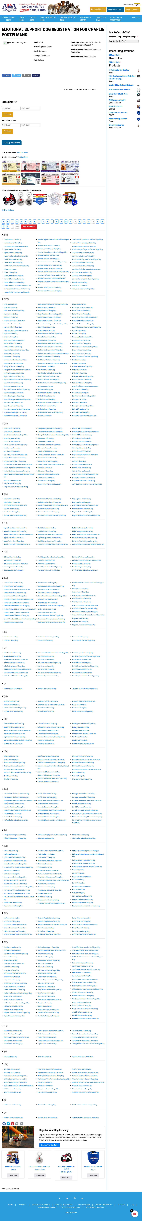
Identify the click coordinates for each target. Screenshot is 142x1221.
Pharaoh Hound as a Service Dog (13, 902)
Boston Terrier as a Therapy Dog (81, 314)
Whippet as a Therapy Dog (45, 1085)
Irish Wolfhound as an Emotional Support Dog (85, 666)
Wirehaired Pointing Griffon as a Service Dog (84, 1076)
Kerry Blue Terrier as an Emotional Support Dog (51, 704)
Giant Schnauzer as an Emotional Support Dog (51, 586)
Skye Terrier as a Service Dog (46, 993)
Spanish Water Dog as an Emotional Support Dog (86, 969)
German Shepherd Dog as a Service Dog (15, 592)
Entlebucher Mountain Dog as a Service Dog (84, 538)
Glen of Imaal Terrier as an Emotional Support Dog (52, 596)
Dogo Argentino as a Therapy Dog (81, 502)
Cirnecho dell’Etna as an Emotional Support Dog (85, 431)
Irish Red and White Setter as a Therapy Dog (16, 676)
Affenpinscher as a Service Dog (12, 239)
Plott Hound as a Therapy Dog (46, 857)
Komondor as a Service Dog (46, 708)
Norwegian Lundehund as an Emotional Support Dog (86, 800)
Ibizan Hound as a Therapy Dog (12, 656)
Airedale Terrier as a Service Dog (13, 259)
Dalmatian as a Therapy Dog (11, 512)
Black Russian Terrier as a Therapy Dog (49, 360)
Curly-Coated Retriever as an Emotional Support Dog (87, 484)
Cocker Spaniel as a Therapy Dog (81, 451)
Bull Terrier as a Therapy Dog (80, 392)
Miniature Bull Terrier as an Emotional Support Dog (52, 778)
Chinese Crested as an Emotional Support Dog (51, 454)
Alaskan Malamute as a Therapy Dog (14, 282)
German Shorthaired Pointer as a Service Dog (16, 602)
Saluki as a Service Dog (10, 957)
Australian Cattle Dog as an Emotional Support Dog (86, 259)
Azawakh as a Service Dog (79, 282)
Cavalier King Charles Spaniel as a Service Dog (17, 467)
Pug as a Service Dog (78, 870)
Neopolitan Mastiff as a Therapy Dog (14, 807)
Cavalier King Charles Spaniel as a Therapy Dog (17, 471)
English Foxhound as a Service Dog (13, 538)
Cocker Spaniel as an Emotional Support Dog (85, 454)
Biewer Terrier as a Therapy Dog (47, 340)
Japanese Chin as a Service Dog (13, 688)
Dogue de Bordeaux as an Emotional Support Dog (86, 515)
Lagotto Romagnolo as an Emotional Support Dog (18, 740)
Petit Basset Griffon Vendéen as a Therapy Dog (17, 893)
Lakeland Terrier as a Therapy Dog (47, 724)
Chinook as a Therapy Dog (45, 471)
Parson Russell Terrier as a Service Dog (15, 860)
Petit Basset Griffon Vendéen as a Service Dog (17, 890)
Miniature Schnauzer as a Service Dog (83, 762)
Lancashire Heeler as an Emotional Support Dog (51, 737)
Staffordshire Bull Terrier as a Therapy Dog (84, 986)
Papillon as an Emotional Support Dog (14, 857)
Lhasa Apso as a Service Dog (80, 727)
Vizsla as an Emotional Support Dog (82, 1056)
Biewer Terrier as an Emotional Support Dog (50, 343)
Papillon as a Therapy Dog (11, 854)
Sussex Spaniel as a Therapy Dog (81, 1005)
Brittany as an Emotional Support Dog (82, 376)
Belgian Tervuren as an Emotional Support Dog (17, 409)
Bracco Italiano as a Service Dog (81, 350)
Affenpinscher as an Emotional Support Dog (16, 246)
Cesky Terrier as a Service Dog (12, 480)
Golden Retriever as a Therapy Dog (47, 602)
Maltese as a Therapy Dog (11, 759)
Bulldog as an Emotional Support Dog (82, 406)
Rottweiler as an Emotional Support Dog (49, 934)
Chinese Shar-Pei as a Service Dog (47, 458)
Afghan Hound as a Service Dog (12, 249)
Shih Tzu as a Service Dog (45, 963)
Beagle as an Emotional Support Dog (14, 340)
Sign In (137, 5)
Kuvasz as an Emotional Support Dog (82, 711)
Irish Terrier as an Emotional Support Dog (49, 672)
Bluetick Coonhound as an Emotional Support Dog (52, 383)
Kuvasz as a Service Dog (79, 704)
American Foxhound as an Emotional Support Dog (52, 262)
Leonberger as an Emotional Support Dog (83, 724)
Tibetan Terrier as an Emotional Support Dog (50, 1040)
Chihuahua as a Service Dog (45, 438)
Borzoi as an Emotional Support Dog (82, 307)
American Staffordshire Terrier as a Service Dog (51, 275)
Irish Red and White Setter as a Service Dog (16, 672)
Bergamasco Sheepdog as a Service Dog (15, 412)
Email (27, 75)
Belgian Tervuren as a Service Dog (13, 402)
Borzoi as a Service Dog (44, 415)
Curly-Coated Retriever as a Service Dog (83, 477)
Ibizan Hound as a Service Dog (12, 653)
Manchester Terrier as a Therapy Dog (14, 769)
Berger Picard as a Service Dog (46, 307)
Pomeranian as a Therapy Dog (46, 887)
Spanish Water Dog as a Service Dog (82, 963)
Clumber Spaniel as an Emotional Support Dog (85, 445)
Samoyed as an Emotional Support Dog (15, 973)
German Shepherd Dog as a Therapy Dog (15, 596)
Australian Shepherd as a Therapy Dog (83, 266)
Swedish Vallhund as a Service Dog (82, 1012)
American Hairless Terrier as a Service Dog (50, 265)
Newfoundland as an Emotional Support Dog (16, 820)
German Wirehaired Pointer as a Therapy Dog (16, 615)
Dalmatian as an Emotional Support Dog (15, 515)
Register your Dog (132, 9)
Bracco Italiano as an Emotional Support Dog (85, 356)
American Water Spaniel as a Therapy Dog (49, 291)
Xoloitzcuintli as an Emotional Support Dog (84, 1105)
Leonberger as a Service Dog (46, 740)
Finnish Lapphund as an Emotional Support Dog (51, 557)
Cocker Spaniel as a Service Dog (81, 448)
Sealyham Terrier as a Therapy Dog (13, 1009)
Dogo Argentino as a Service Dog (81, 499)
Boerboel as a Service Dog (45, 386)
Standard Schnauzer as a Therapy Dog (83, 996)
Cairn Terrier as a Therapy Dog (12, 431)
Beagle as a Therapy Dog (10, 337)
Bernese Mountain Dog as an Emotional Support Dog (52, 324)
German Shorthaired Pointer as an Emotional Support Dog (20, 609)
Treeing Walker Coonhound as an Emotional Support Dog (88, 1044)
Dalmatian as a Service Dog (11, 508)
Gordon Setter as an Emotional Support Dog (50, 615)
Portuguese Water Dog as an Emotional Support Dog (87, 866)
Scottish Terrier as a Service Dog (13, 996)
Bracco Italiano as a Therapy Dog (81, 353)
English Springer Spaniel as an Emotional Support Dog (53, 544)
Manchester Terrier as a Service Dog (14, 766)
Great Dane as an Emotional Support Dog (83, 595)
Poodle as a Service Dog (45, 893)
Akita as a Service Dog (10, 269)
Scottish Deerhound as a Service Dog (14, 986)
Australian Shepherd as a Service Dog (82, 262)
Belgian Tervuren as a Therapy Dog (13, 406)
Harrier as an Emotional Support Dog (48, 637)
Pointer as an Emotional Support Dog (48, 870)
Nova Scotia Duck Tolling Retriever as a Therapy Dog (87, 817)
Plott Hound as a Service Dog (46, 854)
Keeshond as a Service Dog (11, 701)
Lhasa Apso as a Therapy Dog (80, 730)
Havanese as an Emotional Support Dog (83, 640)
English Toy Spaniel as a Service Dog (82, 528)
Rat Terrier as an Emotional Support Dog (15, 924)
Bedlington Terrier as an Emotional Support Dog (17, 370)
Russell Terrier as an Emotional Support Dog (84, 924)
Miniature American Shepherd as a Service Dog (51, 759)
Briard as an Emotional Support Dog (82, 366)
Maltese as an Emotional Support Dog (14, 762)
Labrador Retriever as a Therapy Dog (14, 727)
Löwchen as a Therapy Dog (79, 740)
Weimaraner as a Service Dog (12, 1069)
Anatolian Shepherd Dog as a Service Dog (84, 243)
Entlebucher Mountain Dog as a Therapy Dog (84, 541)
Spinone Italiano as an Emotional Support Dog (85, 979)
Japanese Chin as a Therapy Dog (47, 688)
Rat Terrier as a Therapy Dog (12, 921)
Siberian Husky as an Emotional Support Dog (50, 980)
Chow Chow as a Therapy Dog (46, 481)
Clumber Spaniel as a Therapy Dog (81, 441)
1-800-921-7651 (99, 9)
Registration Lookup (115, 9)
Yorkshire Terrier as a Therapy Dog (47, 1117)
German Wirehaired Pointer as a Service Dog (16, 612)
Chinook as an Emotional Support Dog (48, 474)
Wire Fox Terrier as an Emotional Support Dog (85, 1072)
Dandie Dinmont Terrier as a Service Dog (49, 499)
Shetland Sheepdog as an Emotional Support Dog (51, 950)
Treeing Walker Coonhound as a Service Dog (84, 1037)
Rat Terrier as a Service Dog (11, 918)
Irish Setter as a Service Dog (46, 656)
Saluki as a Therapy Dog (10, 960)
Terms (67, 1213)
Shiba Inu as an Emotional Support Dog (49, 960)
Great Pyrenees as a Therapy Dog (81, 602)
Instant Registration (41, 1205)
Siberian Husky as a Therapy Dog (47, 976)
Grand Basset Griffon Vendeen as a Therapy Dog (51, 622)
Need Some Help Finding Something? (123, 37)
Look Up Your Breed (11, 142)
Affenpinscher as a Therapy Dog (13, 243)
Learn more (13, 1175)
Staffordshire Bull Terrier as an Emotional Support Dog (87, 989)
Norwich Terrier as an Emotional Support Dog (85, 810)
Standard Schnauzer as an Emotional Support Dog (86, 999)
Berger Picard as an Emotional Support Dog (50, 314)
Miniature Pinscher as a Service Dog (48, 782)
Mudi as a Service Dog (78, 772)
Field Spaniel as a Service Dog (12, 557)
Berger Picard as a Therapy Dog (46, 310)
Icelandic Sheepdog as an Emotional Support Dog (17, 669)
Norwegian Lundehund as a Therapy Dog (83, 797)
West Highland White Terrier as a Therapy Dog (51, 1076)
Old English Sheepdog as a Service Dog (15, 835)
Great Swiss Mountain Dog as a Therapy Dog (84, 612)
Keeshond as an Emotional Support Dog (15, 708)
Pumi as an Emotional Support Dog (82, 896)
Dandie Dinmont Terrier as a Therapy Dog (49, 502)
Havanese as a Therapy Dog (80, 637)
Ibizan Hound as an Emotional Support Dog (16, 659)
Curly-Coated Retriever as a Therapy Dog (83, 481)
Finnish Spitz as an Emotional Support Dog (50, 567)
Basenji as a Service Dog (11, 314)
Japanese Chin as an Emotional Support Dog (84, 688)
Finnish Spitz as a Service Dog (46, 560)
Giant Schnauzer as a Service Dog (13, 622)
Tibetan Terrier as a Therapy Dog (47, 1037)
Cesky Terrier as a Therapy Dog (12, 483)
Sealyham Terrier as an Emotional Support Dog (17, 1012)
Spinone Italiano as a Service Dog (81, 973)
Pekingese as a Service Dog (11, 870)
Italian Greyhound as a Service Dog (82, 669)
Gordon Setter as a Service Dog (47, 609)
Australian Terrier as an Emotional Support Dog (85, 279)
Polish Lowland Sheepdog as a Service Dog (50, 874)
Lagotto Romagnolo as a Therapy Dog (14, 737)
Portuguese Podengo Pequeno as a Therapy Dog (85, 851)
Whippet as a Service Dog (45, 1082)
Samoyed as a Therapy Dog (11, 970)
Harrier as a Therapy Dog (11, 640)
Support (121, 1205)
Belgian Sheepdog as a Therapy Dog (14, 396)
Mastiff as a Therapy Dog (11, 779)
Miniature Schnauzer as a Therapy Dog (83, 766)
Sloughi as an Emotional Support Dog (48, 1009)
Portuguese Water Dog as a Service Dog (83, 860)
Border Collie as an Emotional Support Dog (50, 402)
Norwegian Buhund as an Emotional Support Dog (51, 810)
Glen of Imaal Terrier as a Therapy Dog (48, 592)
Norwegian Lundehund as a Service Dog (83, 794)
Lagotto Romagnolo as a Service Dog (14, 733)
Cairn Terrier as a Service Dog (12, 428)
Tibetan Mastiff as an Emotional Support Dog (16, 1037)
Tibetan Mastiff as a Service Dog (13, 1031)
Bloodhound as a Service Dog (46, 366)
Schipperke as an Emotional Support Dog (15, 983)
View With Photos (29, 226)
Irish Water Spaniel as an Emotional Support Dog (86, 656)
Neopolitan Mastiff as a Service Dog (14, 803)
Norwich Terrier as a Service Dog (81, 803)
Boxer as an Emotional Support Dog (82, 337)
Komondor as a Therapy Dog (46, 711)
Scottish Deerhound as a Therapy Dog (14, 990)
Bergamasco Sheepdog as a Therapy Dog (15, 415)
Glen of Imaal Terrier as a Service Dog (48, 589)
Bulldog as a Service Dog (79, 399)
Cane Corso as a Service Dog (12, 448)
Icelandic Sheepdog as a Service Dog (14, 663)
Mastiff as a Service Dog (11, 776)
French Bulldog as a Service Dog (81, 563)
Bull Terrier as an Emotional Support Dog (83, 396)
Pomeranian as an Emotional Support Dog (49, 890)
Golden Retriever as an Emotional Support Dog (51, 606)
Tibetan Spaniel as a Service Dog (13, 1040)
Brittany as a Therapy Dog (79, 373)
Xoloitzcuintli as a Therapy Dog (46, 1105)
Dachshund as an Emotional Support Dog (15, 505)
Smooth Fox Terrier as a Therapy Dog (48, 1016)
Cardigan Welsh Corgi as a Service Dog (14, 458)
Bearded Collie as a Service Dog (13, 343)
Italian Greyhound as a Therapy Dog (82, 672)
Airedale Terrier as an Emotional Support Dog (16, 266)
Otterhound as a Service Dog (46, 838)
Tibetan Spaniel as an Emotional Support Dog (50, 1031)
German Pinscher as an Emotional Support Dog (17, 589)
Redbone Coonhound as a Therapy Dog (14, 931)
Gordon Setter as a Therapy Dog (47, 612)
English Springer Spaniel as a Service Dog (49, 538)
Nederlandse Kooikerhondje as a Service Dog (16, 794)
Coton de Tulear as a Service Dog (81, 467)
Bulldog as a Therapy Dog (79, 402)
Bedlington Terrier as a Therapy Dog (14, 366)
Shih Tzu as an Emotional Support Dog (49, 970)
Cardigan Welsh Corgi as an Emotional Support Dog (18, 464)
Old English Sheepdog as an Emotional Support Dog (52, 835)
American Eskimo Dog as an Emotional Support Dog (52, 252)
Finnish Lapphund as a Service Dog (13, 567)
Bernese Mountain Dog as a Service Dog (49, 317)
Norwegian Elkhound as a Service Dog (48, 813)
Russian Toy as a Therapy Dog (80, 931)
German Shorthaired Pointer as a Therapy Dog (16, 606)
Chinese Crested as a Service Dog (47, 448)
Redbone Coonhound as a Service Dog (14, 928)
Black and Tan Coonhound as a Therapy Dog (50, 350)
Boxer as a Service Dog (78, 330)
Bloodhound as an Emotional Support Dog (49, 373)
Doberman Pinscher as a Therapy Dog (48, 512)
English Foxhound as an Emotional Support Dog (17, 544)
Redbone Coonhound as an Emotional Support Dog (18, 934)
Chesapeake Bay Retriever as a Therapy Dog (50, 431)
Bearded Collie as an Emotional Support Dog (16, 350)
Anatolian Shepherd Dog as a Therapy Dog (84, 246)
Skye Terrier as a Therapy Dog (46, 996)
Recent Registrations (95, 1207)
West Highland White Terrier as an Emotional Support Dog (54, 1079)
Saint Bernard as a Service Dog (12, 947)
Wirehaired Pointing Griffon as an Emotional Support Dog (88, 1082)
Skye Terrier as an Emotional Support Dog (49, 999)
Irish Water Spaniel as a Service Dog (48, 676)
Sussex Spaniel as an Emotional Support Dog (85, 1009)
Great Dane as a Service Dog (80, 589)
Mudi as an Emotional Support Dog (82, 779)
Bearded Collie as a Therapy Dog (13, 347)
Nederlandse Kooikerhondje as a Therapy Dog (16, 797)
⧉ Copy (35, 75)
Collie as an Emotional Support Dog (82, 464)
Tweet (18, 75)
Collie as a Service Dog (78, 458)
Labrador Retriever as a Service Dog (14, 724)
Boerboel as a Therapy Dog (45, 389)
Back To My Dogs (8, 210)
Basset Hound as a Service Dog (12, 324)
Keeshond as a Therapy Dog (11, 704)
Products (136, 17)
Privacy (74, 1213)
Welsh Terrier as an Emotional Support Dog (50, 1069)
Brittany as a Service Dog (79, 370)
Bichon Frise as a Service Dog (46, 327)
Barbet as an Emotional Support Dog (14, 310)
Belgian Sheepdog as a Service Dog (13, 392)
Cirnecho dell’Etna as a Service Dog (82, 428)
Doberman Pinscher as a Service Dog (48, 508)
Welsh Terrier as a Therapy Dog (12, 1092)
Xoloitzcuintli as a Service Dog (12, 1105)
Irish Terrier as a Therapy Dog (46, 669)
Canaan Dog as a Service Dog (12, 438)
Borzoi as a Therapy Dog (79, 304)
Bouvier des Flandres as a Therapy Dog (83, 324)
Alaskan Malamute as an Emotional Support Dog (17, 285)
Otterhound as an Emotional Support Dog (83, 838)
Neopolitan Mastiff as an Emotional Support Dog (17, 810)
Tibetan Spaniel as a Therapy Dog (13, 1044)
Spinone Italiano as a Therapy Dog (81, 976)
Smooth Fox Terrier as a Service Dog (48, 1012)
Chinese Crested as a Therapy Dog (47, 451)
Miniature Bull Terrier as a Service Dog (48, 772)
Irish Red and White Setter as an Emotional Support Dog (53, 653)
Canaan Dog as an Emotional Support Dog (15, 445)
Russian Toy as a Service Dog (80, 928)
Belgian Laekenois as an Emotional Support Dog (17, 379)
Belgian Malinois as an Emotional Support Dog (17, 389)
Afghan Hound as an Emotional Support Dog (16, 256)
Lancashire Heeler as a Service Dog (48, 730)
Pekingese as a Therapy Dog (11, 874)
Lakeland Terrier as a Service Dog (13, 743)
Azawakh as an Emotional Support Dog (83, 289)
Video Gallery (84, 1205)
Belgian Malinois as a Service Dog (13, 383)
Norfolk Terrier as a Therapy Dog (47, 797)
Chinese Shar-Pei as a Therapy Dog (47, 461)
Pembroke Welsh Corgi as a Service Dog (15, 880)
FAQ (132, 1205)
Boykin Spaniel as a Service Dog (81, 340)
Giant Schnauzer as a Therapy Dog (47, 583)
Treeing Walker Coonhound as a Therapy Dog (85, 1040)
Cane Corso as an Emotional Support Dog (15, 454)
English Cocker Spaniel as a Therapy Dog (15, 531)
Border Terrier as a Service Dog (46, 406)
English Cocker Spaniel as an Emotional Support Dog (18, 534)
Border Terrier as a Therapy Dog (47, 409)
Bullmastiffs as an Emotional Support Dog (84, 415)
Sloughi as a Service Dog (45, 1003)
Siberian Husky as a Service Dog (47, 973)
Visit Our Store (23, 157)
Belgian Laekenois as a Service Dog (14, 373)
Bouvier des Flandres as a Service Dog (83, 320)
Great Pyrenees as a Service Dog (81, 598)
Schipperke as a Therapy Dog (12, 980)
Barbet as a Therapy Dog (10, 307)
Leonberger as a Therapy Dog (46, 743)
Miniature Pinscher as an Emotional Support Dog (86, 759)
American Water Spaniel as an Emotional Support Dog (87, 239)
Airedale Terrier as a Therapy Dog (13, 262)
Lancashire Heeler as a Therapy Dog (48, 733)
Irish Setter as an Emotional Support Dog (49, 663)
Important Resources (47, 1207)
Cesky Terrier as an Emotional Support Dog (16, 487)
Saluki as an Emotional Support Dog (14, 963)
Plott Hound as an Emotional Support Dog (49, 860)
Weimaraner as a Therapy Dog (12, 1072)
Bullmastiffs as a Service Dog (80, 409)
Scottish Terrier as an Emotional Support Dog (16, 1003)
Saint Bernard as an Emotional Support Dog (16, 954)
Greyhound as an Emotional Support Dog (83, 625)
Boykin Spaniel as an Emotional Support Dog (84, 347)
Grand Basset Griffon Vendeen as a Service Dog (51, 619)
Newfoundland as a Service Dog (12, 813)
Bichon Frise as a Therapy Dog (46, 330)
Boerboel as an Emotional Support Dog (49, 392)
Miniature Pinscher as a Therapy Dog (82, 756)
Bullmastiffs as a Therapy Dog (80, 412)
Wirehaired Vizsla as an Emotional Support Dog (85, 1092)
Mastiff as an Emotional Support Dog (48, 756)
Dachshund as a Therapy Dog (12, 502)
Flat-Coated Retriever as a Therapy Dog (83, 557)
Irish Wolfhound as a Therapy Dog (81, 663)
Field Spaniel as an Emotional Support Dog (16, 563)
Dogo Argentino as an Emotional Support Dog (85, 505)
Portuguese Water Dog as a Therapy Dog (83, 863)
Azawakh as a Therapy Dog (79, 285)
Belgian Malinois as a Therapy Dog (13, 386)
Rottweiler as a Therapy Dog (46, 931)
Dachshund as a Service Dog (12, 499)
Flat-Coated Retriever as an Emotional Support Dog (86, 560)
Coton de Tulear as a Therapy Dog (81, 471)
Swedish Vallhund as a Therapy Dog (82, 1015)
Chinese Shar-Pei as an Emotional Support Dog (51, 464)
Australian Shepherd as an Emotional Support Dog (86, 269)
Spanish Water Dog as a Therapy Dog (82, 966)
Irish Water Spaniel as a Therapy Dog (82, 653)
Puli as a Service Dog (78, 879)
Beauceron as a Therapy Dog (12, 356)
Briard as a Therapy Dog (79, 363)
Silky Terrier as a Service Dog (46, 983)
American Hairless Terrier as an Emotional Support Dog (53, 272)
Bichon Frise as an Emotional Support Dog (50, 333)
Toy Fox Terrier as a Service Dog (47, 1044)
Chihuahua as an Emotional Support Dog (49, 445)
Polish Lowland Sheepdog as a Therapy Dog (50, 877)
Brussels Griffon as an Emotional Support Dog (85, 386)
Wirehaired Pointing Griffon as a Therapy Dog (85, 1079)
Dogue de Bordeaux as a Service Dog (82, 508)
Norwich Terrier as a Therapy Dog (81, 807)
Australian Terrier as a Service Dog (82, 272)
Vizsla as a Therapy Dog (44, 1056)
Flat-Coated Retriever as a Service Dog (49, 570)
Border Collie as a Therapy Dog (46, 399)
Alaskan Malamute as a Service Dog (14, 279)
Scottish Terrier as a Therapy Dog (13, 999)
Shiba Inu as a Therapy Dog (45, 957)
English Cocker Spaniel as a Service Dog (15, 528)
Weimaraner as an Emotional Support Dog (15, 1076)
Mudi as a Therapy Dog (78, 776)
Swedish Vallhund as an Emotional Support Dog (85, 1018)
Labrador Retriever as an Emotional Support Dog (17, 730)
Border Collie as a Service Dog (46, 396)
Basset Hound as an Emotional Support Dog (16, 330)
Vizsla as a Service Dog (10, 1056)
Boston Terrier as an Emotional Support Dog (84, 317)
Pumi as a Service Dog (78, 889)
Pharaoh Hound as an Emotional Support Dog (50, 851)
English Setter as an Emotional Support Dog (50, 534)
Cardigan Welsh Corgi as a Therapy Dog (15, 461)
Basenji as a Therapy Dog (11, 317)
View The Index (22, 153)
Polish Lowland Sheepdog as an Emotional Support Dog (53, 880)
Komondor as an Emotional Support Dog (83, 701)
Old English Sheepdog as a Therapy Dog (15, 838)
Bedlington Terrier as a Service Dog (13, 363)
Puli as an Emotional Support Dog (81, 886)
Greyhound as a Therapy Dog (80, 621)
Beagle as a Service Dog (10, 333)
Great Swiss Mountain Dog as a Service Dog (84, 608)
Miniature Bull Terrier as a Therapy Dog (49, 775)
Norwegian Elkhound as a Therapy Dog (48, 817)
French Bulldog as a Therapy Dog (81, 567)
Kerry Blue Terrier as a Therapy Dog (48, 701)
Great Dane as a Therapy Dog (80, 592)
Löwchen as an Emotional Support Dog (83, 743)
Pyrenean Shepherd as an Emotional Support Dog (86, 906)
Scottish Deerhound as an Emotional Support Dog (18, 993)
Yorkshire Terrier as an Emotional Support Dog (85, 1117)
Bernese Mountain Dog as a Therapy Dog (49, 320)
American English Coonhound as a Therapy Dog (17, 292)
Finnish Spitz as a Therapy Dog (46, 563)
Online (114, 55)
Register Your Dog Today (49, 1145)
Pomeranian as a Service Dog (46, 883)
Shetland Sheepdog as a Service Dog (14, 1016)
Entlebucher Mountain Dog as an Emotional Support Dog (88, 544)
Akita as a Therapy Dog (10, 272)
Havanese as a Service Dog (45, 640)
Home (4, 17)
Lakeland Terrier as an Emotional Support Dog (51, 727)
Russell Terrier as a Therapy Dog (81, 921)
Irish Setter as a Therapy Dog (46, 659)
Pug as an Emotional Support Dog (81, 876)
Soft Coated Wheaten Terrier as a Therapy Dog (85, 954)
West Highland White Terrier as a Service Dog (50, 1072)
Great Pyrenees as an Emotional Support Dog (85, 605)
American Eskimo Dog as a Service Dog (49, 245)
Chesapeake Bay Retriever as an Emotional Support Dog (53, 435)
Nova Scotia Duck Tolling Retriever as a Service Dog (87, 813)
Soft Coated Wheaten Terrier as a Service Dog (85, 950)
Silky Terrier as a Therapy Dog (46, 986)
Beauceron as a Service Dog (11, 353)
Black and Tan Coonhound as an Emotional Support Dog (53, 353)
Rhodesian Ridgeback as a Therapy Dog (49, 921)
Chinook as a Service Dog (45, 467)
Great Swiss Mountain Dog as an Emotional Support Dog (88, 615)
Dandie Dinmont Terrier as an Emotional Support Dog (53, 505)
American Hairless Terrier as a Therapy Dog (50, 268)
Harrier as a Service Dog (10, 637)
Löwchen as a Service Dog (79, 737)
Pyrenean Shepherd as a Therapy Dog (82, 902)
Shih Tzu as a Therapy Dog (45, 967)
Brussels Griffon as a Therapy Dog (82, 383)
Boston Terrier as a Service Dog (81, 310)
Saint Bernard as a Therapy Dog (12, 950)
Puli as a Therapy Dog (78, 883)
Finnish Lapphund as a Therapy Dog (13, 570)
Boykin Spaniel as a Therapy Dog (81, 343)
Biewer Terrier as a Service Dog (46, 337)
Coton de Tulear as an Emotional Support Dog (85, 474)
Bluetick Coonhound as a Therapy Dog (48, 379)
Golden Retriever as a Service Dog (47, 599)
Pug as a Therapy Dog (78, 873)
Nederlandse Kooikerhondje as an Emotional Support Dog (20, 800)
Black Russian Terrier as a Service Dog (49, 356)
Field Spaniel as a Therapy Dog (12, 560)
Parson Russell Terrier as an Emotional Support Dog (18, 867)
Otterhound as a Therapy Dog (80, 835)
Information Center (104, 1205)
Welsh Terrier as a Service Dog (12, 1089)
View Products (128, 5)
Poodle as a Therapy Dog (45, 897)
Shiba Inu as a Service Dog (45, 954)
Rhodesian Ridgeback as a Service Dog (49, 918)
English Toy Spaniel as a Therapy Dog (82, 531)
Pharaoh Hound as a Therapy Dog (13, 906)
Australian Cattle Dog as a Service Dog (83, 253)
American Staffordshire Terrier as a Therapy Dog (51, 278)
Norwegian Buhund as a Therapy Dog (48, 807)
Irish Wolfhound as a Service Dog (81, 659)
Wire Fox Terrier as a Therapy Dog (81, 1069)
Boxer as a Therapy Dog (79, 333)
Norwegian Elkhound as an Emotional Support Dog (52, 820)
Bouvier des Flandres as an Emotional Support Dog (86, 327)
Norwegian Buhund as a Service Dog (48, 803)
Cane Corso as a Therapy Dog (12, 451)
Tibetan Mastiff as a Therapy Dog (13, 1034)
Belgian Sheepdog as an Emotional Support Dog (17, 399)
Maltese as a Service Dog (11, 756)
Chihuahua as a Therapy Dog (46, 441)
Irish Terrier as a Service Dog (46, 666)
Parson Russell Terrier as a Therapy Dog (15, 864)
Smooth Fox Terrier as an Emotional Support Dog (86, 947)
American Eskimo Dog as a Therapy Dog (49, 249)
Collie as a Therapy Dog (79, 461)
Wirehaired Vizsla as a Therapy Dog (82, 1089)
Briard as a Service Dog (78, 360)
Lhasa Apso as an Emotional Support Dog (84, 733)
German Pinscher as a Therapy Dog (13, 586)
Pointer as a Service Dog (45, 864)
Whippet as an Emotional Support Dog (48, 1089)
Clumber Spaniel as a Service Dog (81, 438)
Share (7, 75)
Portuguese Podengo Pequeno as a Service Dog (51, 903)
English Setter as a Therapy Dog (47, 531)
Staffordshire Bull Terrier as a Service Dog (84, 982)
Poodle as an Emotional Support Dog (48, 900)
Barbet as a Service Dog (10, 304)
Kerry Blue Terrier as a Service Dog (13, 711)
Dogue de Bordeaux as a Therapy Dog (82, 512)
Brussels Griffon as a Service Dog (81, 379)
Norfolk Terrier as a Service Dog (47, 794)
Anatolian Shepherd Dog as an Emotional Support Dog (87, 249)
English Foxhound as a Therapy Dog (14, 541)
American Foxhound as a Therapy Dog (48, 259)
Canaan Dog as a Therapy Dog (12, 441)
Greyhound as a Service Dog (80, 618)
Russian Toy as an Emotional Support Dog (84, 934)
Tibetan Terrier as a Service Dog (47, 1034)
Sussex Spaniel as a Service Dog (81, 1002)
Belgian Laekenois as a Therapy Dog (14, 376)
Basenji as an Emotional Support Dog (14, 320)
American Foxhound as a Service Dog (48, 255)
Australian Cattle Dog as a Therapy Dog (83, 256)
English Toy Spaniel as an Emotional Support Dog (86, 534)
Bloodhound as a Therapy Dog (46, 370)
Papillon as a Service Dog (11, 851)
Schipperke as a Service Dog (12, 976)
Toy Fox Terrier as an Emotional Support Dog (85, 1034)
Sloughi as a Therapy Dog (45, 1006)
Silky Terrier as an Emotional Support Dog (49, 990)
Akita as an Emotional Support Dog (13, 275)
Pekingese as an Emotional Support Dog (15, 877)
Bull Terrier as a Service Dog (80, 389)
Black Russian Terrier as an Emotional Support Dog (52, 363)
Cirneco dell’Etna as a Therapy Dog (82, 435)
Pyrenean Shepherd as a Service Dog (82, 899)
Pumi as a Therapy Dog (78, 893)
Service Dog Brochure (71, 1207)
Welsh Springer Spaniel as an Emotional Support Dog (18, 1085)
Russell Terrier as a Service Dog (81, 918)
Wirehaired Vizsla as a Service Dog (82, 1085)
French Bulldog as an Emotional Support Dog (84, 570)
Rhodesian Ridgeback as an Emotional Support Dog (52, 924)
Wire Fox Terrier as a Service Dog (47, 1092)
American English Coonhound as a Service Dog (17, 289)
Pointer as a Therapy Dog (45, 867)
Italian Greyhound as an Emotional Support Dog (85, 676)
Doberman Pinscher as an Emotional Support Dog (52, 515)
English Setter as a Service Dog (46, 528)
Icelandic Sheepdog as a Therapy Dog (14, 666)
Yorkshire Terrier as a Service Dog (13, 1117)
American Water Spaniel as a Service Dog (49, 287)
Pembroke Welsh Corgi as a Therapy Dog (15, 883)
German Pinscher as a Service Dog (13, 583)
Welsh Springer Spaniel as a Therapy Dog (15, 1082)
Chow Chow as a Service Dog (46, 477)
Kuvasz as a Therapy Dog (79, 708)
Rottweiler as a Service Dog (45, 928)
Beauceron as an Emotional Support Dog (15, 360)
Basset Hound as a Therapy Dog (13, 327)
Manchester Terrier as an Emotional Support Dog (17, 772)
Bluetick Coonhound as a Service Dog (48, 376)
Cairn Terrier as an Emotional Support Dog (15, 435)
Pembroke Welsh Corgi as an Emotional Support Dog (18, 887)
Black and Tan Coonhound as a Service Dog (50, 347)
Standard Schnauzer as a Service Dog (82, 992)
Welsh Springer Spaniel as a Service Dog (15, 1079)
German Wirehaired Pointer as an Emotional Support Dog (20, 619)
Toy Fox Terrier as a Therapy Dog (81, 1031)
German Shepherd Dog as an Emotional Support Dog (18, 599)
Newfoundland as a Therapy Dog (13, 817)
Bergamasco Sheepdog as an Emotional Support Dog (53, 304)
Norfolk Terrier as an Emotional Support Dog (50, 800)
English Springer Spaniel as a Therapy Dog (49, 541)
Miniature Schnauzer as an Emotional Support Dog (86, 769)
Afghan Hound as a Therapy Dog (13, 253)
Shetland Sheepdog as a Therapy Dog (48, 947)
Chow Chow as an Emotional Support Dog (49, 484)
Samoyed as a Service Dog (11, 967)
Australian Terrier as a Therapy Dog (82, 275)
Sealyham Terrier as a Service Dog (13, 1006)
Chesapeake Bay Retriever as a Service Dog (50, 428)
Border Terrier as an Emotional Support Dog (50, 412)
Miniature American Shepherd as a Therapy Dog (51, 762)
